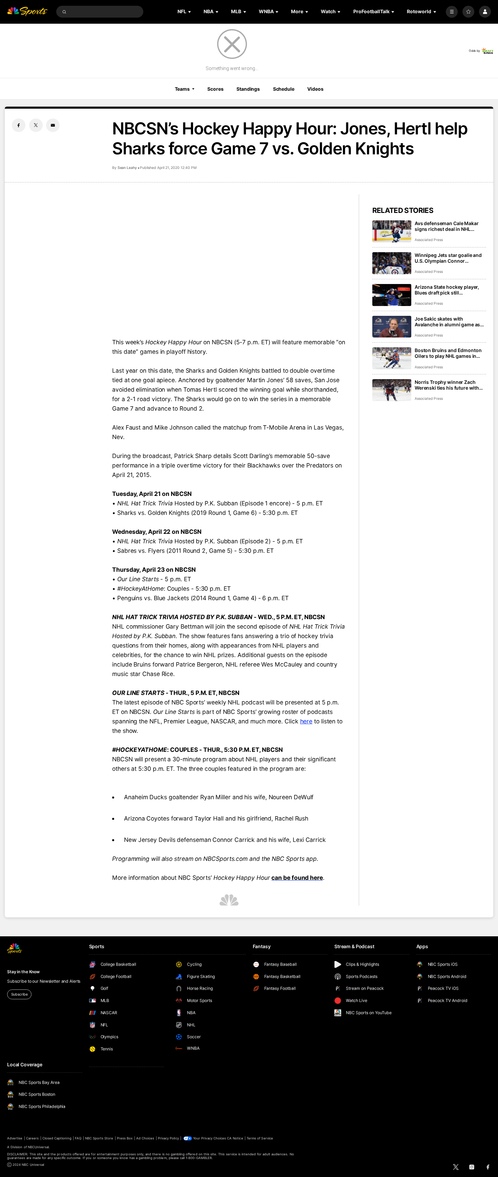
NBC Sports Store (99, 1138)
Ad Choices (145, 1138)
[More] (452, 12)
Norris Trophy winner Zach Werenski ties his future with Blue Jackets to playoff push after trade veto (447, 385)
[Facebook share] (18, 125)
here (306, 721)
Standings (248, 89)
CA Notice (235, 1138)
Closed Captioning (56, 1138)
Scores (215, 89)
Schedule (283, 89)
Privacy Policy (168, 1138)
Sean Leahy (127, 168)
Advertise (14, 1138)
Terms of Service (260, 1138)
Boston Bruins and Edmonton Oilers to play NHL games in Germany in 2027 (448, 353)
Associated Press (429, 240)
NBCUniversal (38, 1147)
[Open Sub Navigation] (190, 11)
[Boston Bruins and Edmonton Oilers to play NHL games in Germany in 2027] (391, 358)
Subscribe (19, 994)
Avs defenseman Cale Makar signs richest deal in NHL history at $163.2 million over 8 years (450, 226)
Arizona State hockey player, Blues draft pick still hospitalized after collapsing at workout (450, 290)
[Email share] (53, 125)
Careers (32, 1138)
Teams (182, 89)
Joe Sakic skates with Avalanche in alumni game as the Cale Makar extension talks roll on (449, 321)
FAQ (78, 1138)
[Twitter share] (36, 125)
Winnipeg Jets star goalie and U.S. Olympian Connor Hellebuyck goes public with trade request (448, 258)
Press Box (124, 1138)
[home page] (27, 11)
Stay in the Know (23, 971)
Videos (315, 89)
